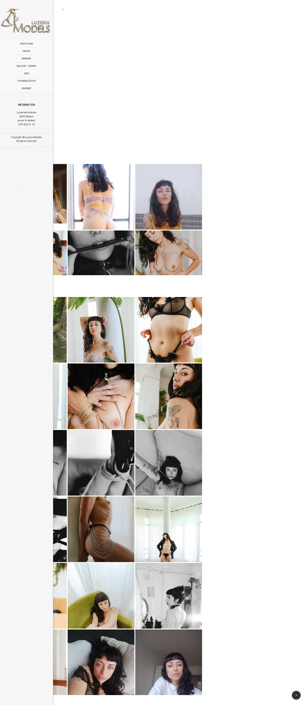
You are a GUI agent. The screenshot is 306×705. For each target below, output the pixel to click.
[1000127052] (101, 263)
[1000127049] (168, 529)
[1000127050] (168, 263)
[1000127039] (168, 330)
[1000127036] (101, 197)
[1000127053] (101, 596)
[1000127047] (101, 529)
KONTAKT (26, 88)
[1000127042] (168, 396)
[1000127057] (101, 662)
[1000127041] (101, 396)
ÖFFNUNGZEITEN (26, 80)
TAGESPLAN (26, 43)
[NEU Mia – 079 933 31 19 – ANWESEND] (26, 32)
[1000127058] (168, 662)
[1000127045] (168, 463)
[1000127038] (101, 330)
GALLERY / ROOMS (26, 66)
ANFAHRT (26, 58)
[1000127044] (101, 463)
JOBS (26, 73)
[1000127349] (168, 197)
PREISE (26, 51)
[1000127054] (168, 596)
